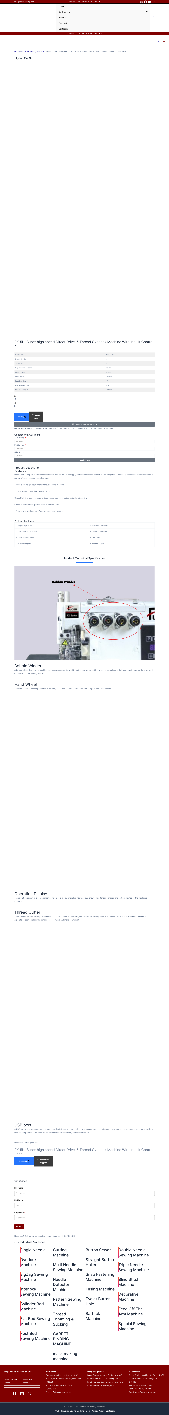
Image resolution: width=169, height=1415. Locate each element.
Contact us (110, 1411)
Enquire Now (37, 416)
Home (17, 51)
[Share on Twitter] (84, 403)
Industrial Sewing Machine (32, 51)
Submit (19, 1226)
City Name (19, 452)
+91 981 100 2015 (94, 1)
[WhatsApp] (153, 1)
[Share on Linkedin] (84, 406)
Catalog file (23, 1161)
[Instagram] (141, 1)
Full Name (19, 1188)
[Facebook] (145, 1)
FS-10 (7, 1379)
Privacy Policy (98, 1411)
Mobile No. (19, 445)
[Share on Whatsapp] (84, 396)
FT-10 (25, 1379)
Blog (88, 1411)
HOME (56, 1411)
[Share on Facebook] (84, 399)
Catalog (21, 417)
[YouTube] (149, 1)
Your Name (19, 438)
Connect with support (44, 1161)
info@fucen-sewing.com (24, 2)
